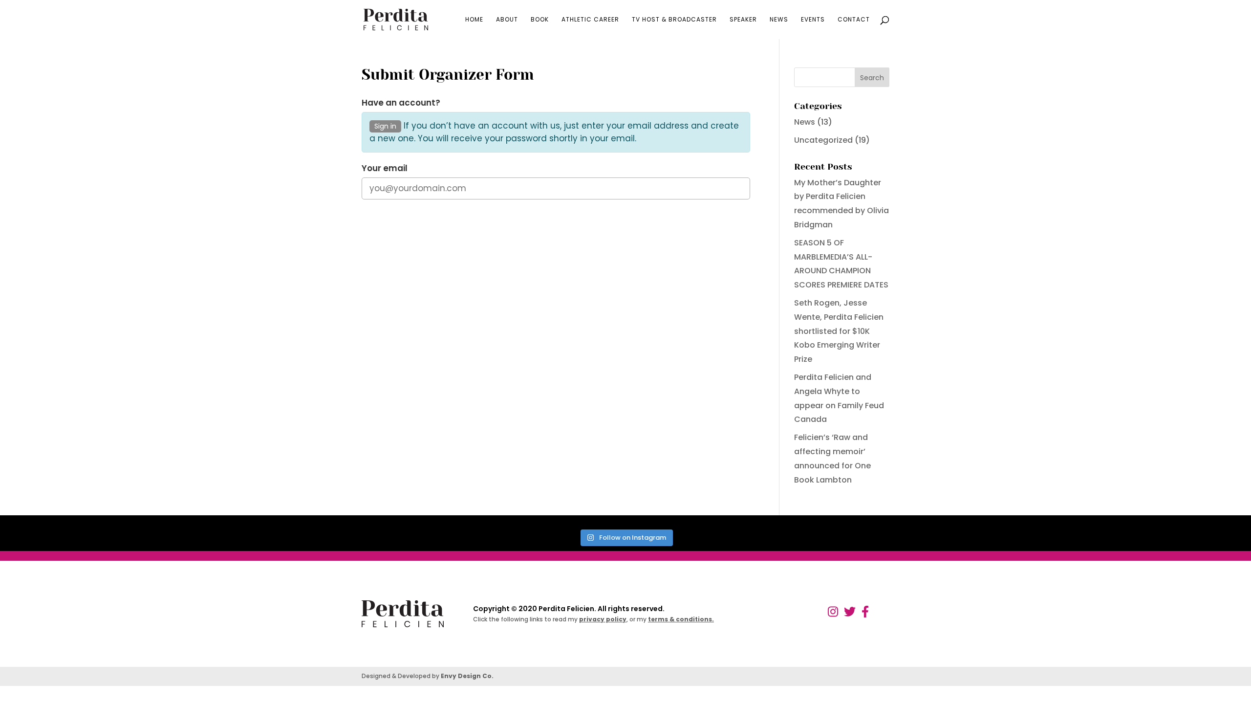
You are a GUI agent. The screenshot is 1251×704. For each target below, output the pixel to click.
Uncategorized (823, 140)
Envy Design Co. (467, 676)
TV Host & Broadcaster (674, 19)
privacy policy (602, 619)
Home (474, 19)
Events (813, 19)
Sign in (385, 126)
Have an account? (401, 103)
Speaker (743, 19)
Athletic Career (590, 19)
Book (540, 19)
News (779, 19)
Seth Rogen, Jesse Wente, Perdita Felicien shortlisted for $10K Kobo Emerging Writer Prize (839, 331)
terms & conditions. (681, 619)
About (507, 19)
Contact (854, 19)
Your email (385, 168)
